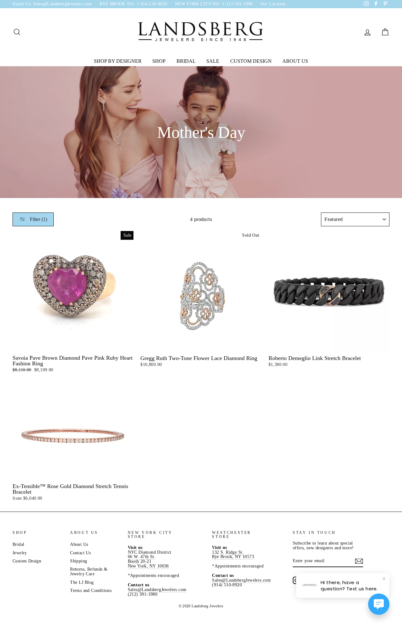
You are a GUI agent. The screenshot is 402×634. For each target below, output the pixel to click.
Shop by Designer (118, 61)
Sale (212, 61)
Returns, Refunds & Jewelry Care (88, 571)
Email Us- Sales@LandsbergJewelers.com (52, 4)
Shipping (78, 561)
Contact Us (80, 553)
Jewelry (20, 553)
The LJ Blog (82, 582)
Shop (159, 61)
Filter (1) (38, 219)
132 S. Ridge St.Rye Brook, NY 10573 (233, 554)
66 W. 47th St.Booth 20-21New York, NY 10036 (148, 561)
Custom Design (251, 61)
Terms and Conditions (90, 590)
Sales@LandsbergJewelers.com (157, 589)
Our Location (273, 4)
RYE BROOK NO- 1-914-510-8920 (133, 4)
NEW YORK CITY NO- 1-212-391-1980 (214, 4)
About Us (295, 61)
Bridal (186, 61)
